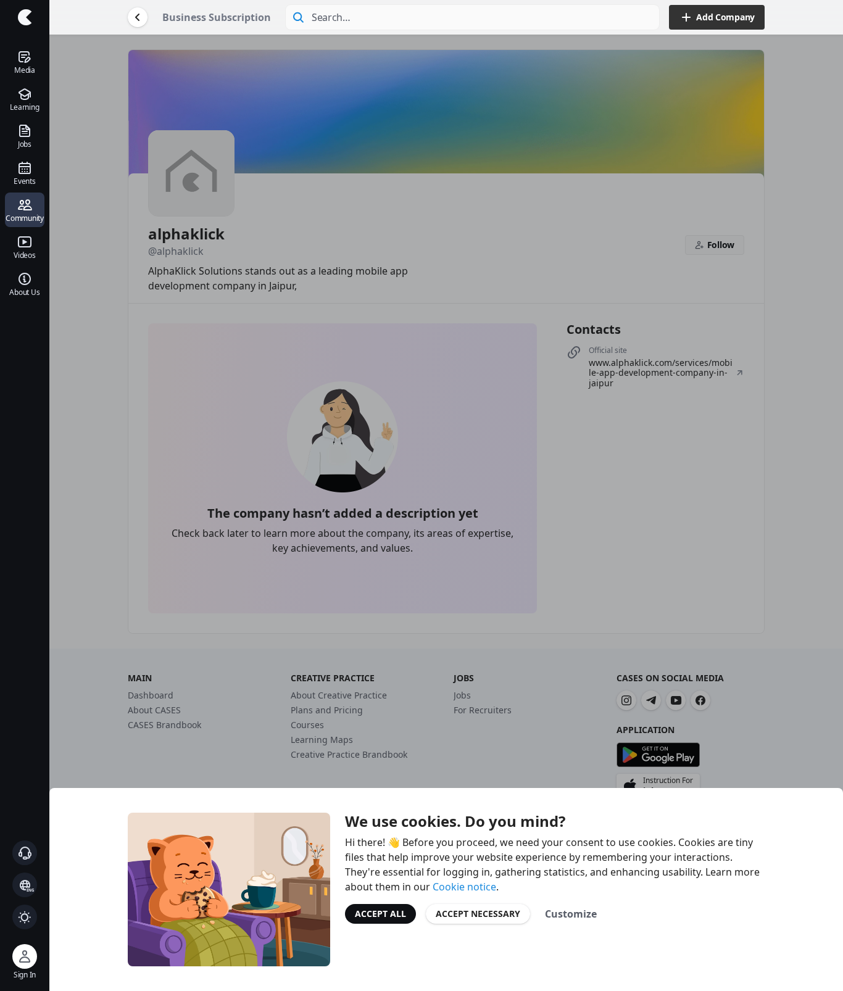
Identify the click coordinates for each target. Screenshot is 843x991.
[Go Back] (137, 17)
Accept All (380, 913)
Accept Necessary (478, 913)
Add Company (725, 17)
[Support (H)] (24, 852)
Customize (571, 914)
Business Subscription (216, 17)
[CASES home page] (24, 17)
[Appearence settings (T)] (24, 917)
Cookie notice (464, 887)
